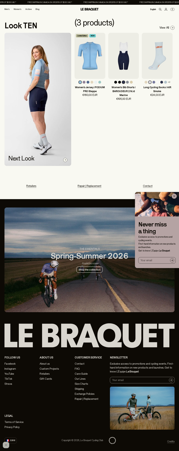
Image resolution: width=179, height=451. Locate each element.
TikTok (8, 379)
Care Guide (81, 374)
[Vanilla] (92, 82)
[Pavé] (127, 82)
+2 (169, 82)
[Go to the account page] (166, 9)
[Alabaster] (157, 82)
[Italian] (99, 82)
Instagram (10, 368)
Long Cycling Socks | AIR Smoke (157, 89)
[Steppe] (80, 82)
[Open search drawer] (160, 9)
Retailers (31, 186)
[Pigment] (165, 82)
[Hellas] (95, 82)
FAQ (77, 368)
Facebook (10, 363)
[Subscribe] (172, 260)
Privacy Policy (12, 427)
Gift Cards (46, 379)
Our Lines (80, 379)
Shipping (79, 389)
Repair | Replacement (89, 186)
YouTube (9, 374)
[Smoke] (150, 82)
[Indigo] (88, 82)
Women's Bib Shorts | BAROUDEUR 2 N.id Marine (123, 91)
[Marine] (123, 82)
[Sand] (131, 82)
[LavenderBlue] (154, 82)
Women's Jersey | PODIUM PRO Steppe (90, 89)
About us (45, 363)
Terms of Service (13, 422)
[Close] (174, 196)
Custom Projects (49, 368)
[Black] (115, 82)
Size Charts (81, 384)
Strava (8, 384)
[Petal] (84, 82)
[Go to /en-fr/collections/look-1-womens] (37, 99)
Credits (171, 441)
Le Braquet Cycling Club (91, 440)
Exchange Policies (84, 394)
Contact (148, 186)
